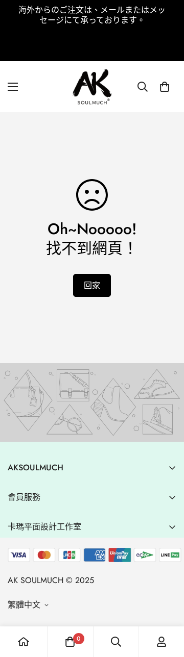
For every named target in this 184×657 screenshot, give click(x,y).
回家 (92, 285)
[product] (23, 642)
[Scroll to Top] (165, 603)
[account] (161, 642)
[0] (164, 86)
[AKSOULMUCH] (92, 86)
